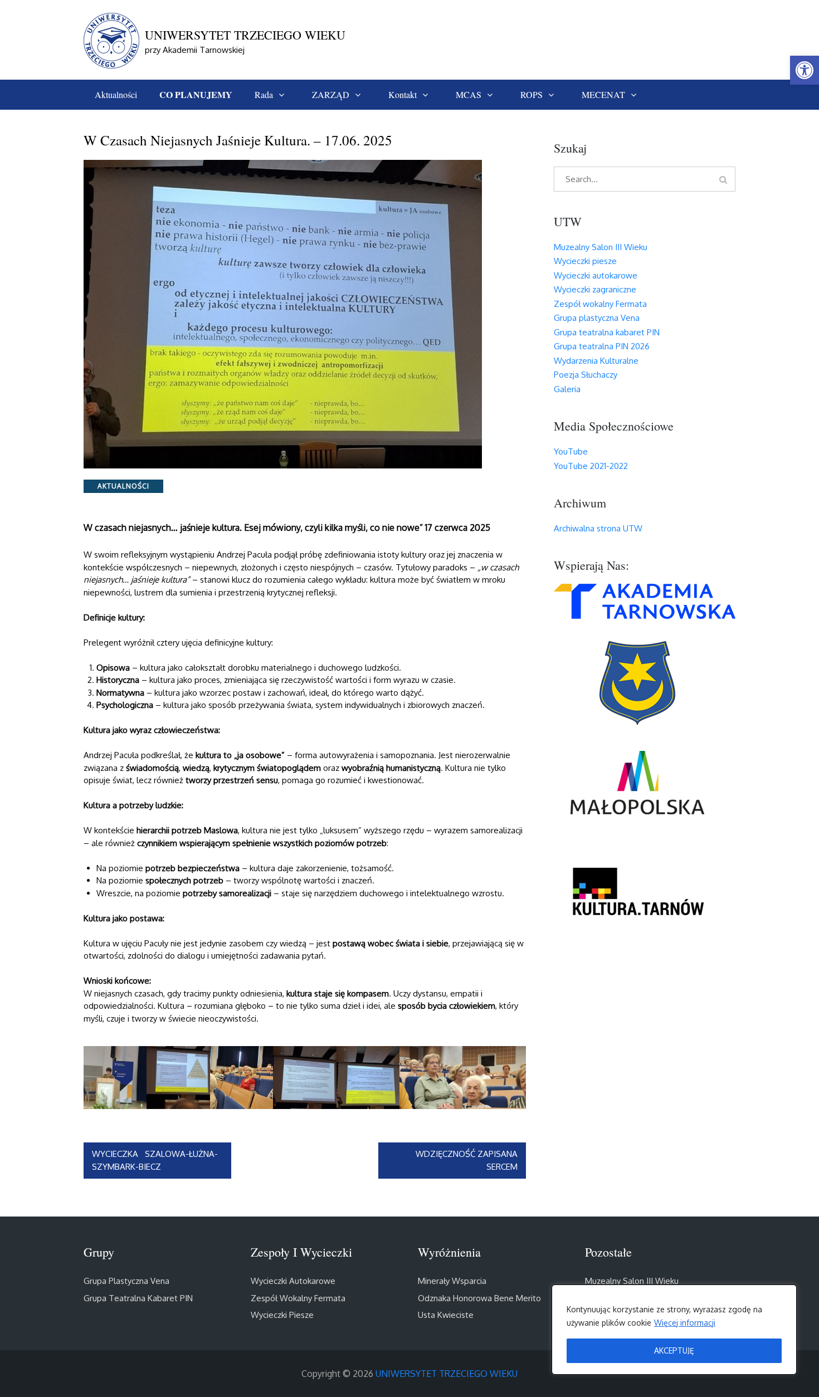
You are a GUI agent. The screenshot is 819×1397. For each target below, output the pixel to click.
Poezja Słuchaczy (585, 374)
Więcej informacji (684, 1322)
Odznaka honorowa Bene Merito (479, 1298)
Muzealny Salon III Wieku (600, 247)
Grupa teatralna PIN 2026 (602, 346)
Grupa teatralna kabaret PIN (607, 332)
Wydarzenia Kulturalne (596, 360)
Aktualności (116, 94)
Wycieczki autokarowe (595, 275)
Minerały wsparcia (452, 1281)
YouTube (571, 451)
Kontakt (402, 94)
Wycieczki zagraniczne (595, 289)
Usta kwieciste (446, 1315)
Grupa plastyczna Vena (597, 317)
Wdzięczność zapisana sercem (467, 1160)
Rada (264, 94)
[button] (804, 70)
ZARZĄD (330, 94)
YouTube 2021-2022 (591, 466)
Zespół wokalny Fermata (600, 304)
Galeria (567, 389)
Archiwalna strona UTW (598, 528)
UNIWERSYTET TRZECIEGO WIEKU (245, 35)
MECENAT (603, 94)
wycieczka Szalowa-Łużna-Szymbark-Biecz (155, 1160)
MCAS (468, 94)
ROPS (531, 94)
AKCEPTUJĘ (674, 1350)
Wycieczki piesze (585, 261)
